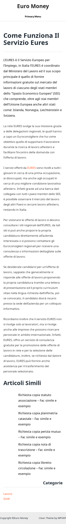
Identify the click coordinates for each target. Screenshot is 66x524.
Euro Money (33, 6)
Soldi (6, 498)
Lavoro (7, 493)
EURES (31, 168)
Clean (42, 518)
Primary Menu (33, 16)
